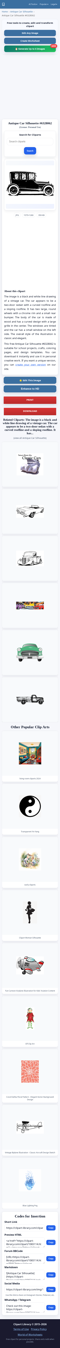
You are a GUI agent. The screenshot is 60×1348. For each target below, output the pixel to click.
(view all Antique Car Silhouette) (30, 438)
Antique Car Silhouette (21, 11)
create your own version (30, 364)
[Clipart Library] (3, 4)
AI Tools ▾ (33, 4)
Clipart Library (22, 1324)
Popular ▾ (44, 4)
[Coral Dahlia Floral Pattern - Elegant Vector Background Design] (30, 1071)
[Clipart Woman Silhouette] (30, 912)
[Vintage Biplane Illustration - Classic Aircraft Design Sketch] (30, 1127)
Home (5, 11)
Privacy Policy (39, 1329)
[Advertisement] (30, 87)
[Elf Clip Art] (30, 1018)
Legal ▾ (54, 4)
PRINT (30, 399)
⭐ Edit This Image (30, 380)
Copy (50, 1228)
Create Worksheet (30, 40)
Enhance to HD (30, 388)
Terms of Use (21, 1329)
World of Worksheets (30, 1334)
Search (30, 151)
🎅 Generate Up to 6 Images (35, 48)
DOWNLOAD (30, 410)
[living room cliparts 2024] (30, 753)
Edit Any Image (30, 33)
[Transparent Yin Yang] (30, 806)
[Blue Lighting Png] (30, 1180)
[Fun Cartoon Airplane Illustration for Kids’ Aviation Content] (30, 965)
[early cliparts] (30, 859)
